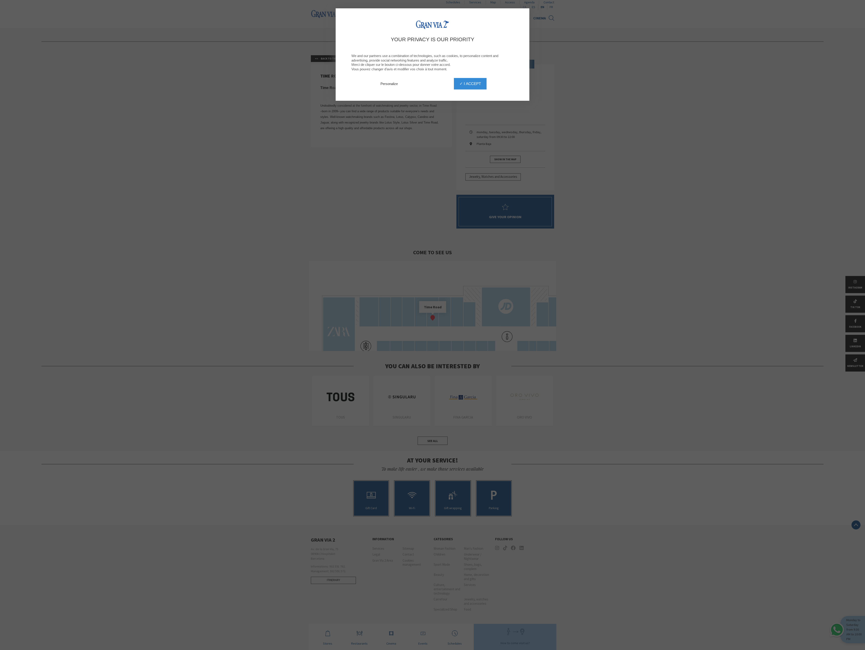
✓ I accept (470, 83)
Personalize (389, 84)
